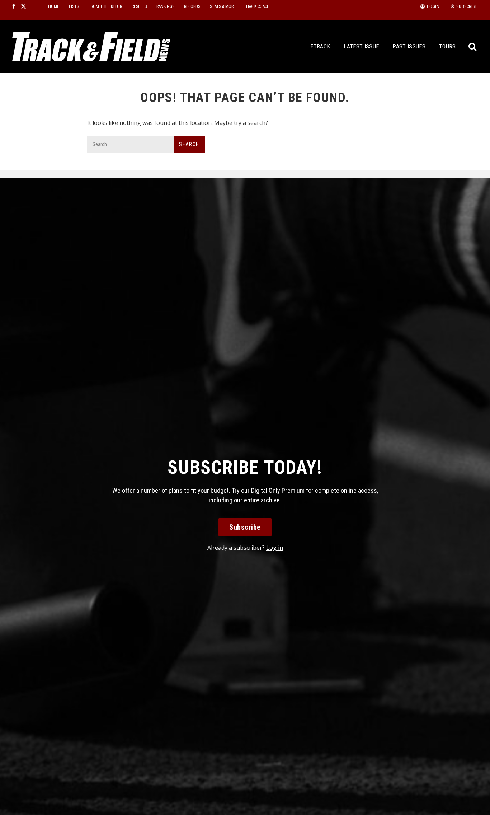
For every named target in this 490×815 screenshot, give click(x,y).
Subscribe (245, 527)
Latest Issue (361, 46)
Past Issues (408, 46)
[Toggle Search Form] (473, 47)
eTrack (320, 46)
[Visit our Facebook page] (13, 6)
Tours (447, 46)
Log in (274, 548)
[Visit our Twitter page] (23, 6)
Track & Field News (91, 46)
